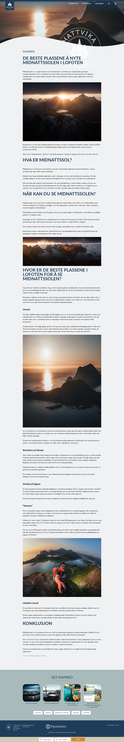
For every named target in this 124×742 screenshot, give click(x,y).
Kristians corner (62, 713)
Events (48, 713)
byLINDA (73, 732)
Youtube (117, 725)
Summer (29, 51)
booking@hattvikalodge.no (28, 725)
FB (108, 725)
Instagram (111, 725)
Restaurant (99, 3)
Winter (76, 713)
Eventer (38, 713)
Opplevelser (86, 3)
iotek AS (62, 732)
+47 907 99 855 (25, 727)
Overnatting (73, 3)
